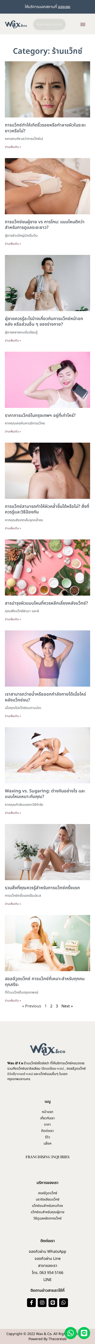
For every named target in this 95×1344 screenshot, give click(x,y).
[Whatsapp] (63, 1302)
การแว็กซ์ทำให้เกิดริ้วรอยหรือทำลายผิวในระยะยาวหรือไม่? (45, 128)
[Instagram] (42, 1302)
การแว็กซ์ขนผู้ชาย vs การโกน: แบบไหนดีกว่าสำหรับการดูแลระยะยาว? (45, 225)
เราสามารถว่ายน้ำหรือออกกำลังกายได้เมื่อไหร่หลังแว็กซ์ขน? (45, 697)
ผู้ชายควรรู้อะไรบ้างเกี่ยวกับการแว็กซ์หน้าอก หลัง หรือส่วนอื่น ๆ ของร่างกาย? (44, 321)
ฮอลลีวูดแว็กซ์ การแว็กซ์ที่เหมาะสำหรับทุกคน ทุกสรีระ (45, 982)
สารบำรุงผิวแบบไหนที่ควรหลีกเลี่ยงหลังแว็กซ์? (46, 603)
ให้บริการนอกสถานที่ (47, 7)
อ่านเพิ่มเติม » (13, 147)
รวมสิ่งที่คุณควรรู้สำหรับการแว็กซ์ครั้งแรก (42, 888)
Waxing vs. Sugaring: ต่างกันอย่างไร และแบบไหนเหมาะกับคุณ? (45, 794)
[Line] (52, 1302)
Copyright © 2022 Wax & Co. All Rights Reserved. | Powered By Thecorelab (47, 1336)
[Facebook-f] (31, 1302)
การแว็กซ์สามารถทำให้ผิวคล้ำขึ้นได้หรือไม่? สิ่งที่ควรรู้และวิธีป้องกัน (47, 509)
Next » (67, 1006)
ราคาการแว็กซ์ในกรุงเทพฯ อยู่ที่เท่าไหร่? (40, 415)
